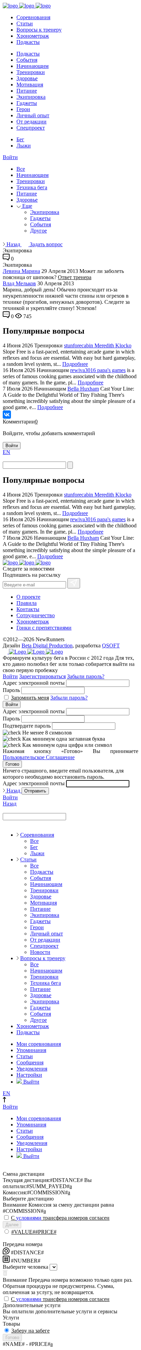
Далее (11, 1224)
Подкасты (28, 42)
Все (20, 169)
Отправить (35, 790)
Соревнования (33, 17)
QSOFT (111, 645)
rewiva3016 (83, 370)
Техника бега (31, 187)
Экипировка (31, 97)
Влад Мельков (19, 283)
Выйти (30, 1082)
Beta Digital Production (47, 645)
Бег (20, 139)
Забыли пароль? (85, 676)
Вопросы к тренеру (39, 30)
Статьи (24, 23)
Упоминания (31, 1050)
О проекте (28, 597)
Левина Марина (21, 271)
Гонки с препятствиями (44, 628)
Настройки (29, 1075)
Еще (26, 206)
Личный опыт (32, 115)
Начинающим (32, 66)
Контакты (27, 609)
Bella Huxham (83, 389)
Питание (26, 91)
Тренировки (30, 72)
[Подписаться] (73, 583)
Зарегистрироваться (42, 676)
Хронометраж (32, 36)
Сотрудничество (35, 615)
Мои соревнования (38, 1044)
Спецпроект (30, 128)
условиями (28, 1218)
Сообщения (29, 1062)
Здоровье (27, 78)
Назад (13, 244)
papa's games (111, 370)
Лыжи (23, 145)
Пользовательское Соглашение (39, 757)
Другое (38, 231)
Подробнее (75, 364)
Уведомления (31, 1069)
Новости (40, 952)
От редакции (31, 121)
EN (6, 452)
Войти (10, 157)
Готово (12, 764)
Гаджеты (26, 103)
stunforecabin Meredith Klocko (97, 345)
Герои (23, 109)
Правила (26, 603)
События (26, 60)
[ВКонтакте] (7, 414)
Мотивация (29, 84)
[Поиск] (70, 465)
